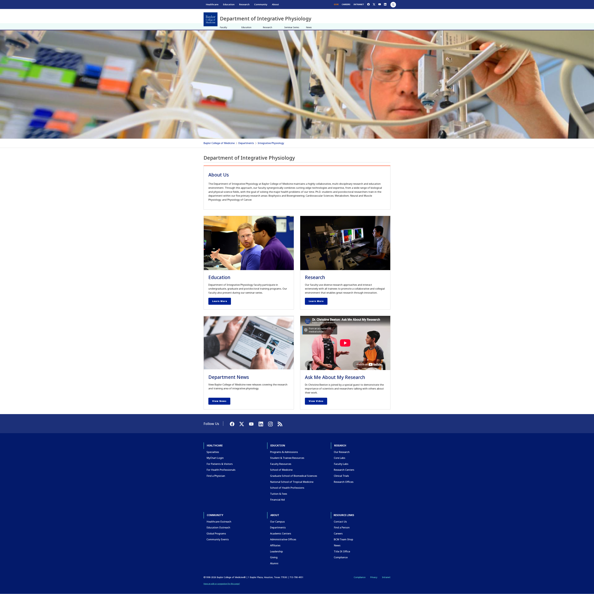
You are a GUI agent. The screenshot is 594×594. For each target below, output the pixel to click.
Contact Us (340, 521)
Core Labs (339, 458)
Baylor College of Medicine (219, 143)
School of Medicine (281, 469)
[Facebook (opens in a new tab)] (368, 4)
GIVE (336, 4)
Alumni (274, 563)
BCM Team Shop (343, 539)
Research (244, 4)
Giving (274, 557)
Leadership (276, 551)
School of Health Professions (287, 487)
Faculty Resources (280, 464)
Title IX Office (342, 551)
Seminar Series (291, 27)
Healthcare (212, 4)
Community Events (218, 539)
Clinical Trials (341, 476)
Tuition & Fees (278, 493)
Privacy (373, 577)
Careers (338, 533)
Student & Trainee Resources (287, 458)
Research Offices (343, 482)
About (275, 4)
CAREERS (346, 4)
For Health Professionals (221, 469)
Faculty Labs (341, 464)
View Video (316, 401)
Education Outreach (218, 527)
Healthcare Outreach (219, 521)
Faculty (223, 27)
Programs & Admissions (284, 452)
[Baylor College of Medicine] (210, 19)
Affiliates (275, 545)
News (309, 27)
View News (219, 401)
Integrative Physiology (271, 143)
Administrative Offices (283, 539)
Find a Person (342, 527)
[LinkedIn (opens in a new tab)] (385, 4)
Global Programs (216, 533)
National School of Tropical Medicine (291, 482)
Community (260, 4)
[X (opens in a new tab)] (374, 4)
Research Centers (344, 469)
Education (229, 4)
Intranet (386, 577)
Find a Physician (216, 476)
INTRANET (358, 4)
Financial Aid (277, 499)
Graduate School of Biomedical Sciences (293, 476)
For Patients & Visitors (220, 464)
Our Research (342, 452)
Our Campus (277, 521)
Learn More (219, 301)
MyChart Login (215, 458)
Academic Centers (280, 533)
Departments (246, 143)
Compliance (341, 557)
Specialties (213, 452)
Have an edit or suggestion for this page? (222, 583)
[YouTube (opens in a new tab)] (379, 4)
